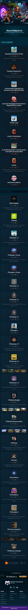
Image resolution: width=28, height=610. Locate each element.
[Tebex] (16, 572)
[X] (14, 587)
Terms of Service (23, 595)
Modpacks (3, 595)
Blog (11, 595)
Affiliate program (13, 593)
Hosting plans (4, 593)
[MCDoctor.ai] (11, 576)
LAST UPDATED (7, 42)
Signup (23, 1)
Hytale (2, 597)
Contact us (22, 593)
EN (10, 1)
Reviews (12, 597)
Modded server (4, 603)
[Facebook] (11, 587)
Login (16, 1)
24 (21, 562)
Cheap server (3, 601)
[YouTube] (17, 587)
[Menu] (1, 1)
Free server (3, 599)
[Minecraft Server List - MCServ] (23, 576)
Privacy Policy (22, 597)
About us (12, 599)
